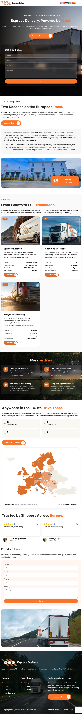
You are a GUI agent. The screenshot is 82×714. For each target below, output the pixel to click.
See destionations (12, 443)
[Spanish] (74, 3)
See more (9, 274)
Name (6, 564)
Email (6, 572)
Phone (6, 579)
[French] (64, 3)
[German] (66, 3)
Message (7, 587)
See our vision (9, 123)
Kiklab (17, 710)
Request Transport (39, 36)
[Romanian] (71, 3)
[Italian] (69, 3)
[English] (61, 3)
